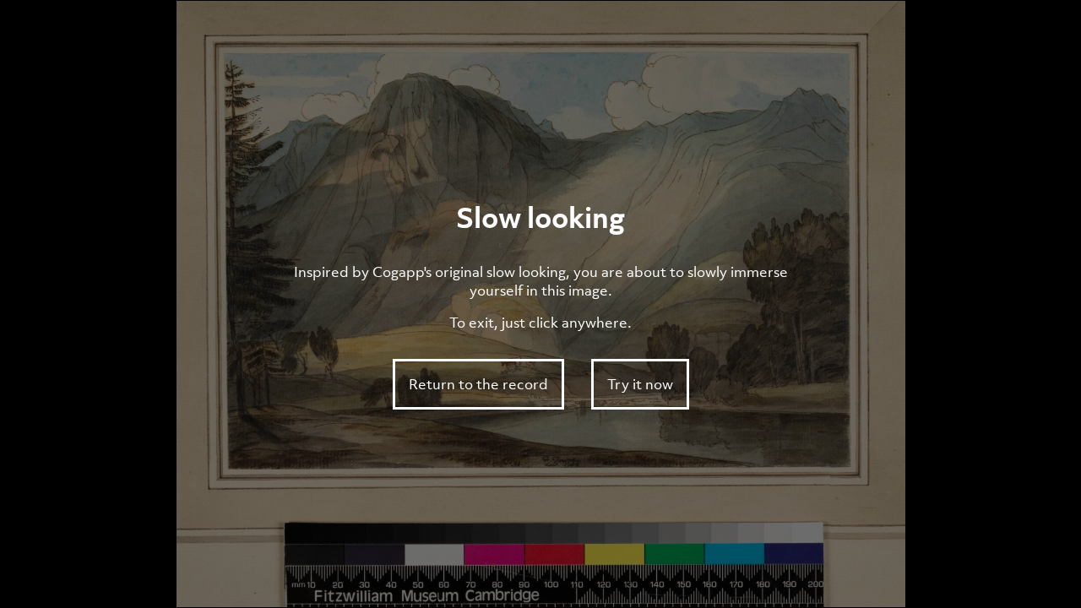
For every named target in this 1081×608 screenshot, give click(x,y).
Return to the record (478, 384)
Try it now (640, 384)
